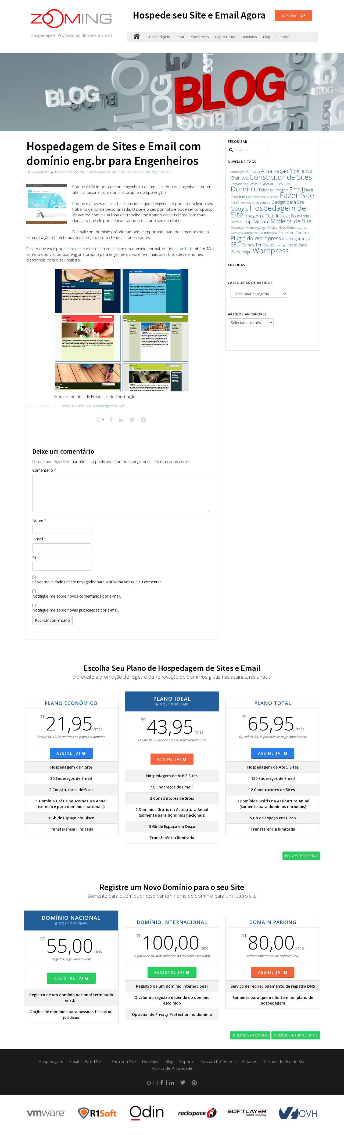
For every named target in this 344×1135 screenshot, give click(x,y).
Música (271, 227)
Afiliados (249, 1061)
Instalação (286, 216)
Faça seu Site (225, 37)
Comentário (44, 470)
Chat (235, 178)
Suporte (282, 37)
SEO (236, 244)
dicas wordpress (271, 183)
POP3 (285, 239)
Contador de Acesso (244, 184)
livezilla (236, 221)
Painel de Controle (294, 232)
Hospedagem (159, 37)
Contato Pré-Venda (218, 1061)
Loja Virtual (256, 221)
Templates (265, 245)
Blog (266, 37)
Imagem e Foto (260, 216)
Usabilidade (297, 245)
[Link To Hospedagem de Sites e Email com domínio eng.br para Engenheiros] (46, 204)
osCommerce (248, 233)
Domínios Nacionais (250, 1035)
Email (181, 37)
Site (35, 557)
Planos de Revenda (301, 855)
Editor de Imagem (273, 189)
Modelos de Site (291, 221)
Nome (39, 520)
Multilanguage (255, 227)
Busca (306, 171)
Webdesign (241, 252)
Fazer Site (132, 172)
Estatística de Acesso (262, 197)
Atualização (274, 170)
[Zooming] (136, 37)
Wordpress (271, 251)
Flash (235, 202)
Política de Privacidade (172, 1068)
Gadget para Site (287, 202)
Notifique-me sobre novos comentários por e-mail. (76, 596)
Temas (248, 245)
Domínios (249, 37)
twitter (281, 245)
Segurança (300, 238)
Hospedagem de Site (156, 172)
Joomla (303, 216)
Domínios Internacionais (295, 1035)
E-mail (39, 538)
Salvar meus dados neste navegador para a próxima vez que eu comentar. (97, 581)
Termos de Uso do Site (284, 1061)
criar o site (76, 248)
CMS (244, 178)
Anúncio (253, 171)
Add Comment (99, 172)
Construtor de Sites (280, 177)
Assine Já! (293, 15)
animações (238, 172)
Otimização (268, 232)
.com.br (182, 248)
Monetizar (238, 227)
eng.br (159, 192)
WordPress (200, 37)
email (110, 248)
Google (240, 208)
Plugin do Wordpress (256, 238)
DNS (288, 184)
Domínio (68, 406)
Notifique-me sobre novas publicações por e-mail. (75, 610)
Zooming (36, 172)
